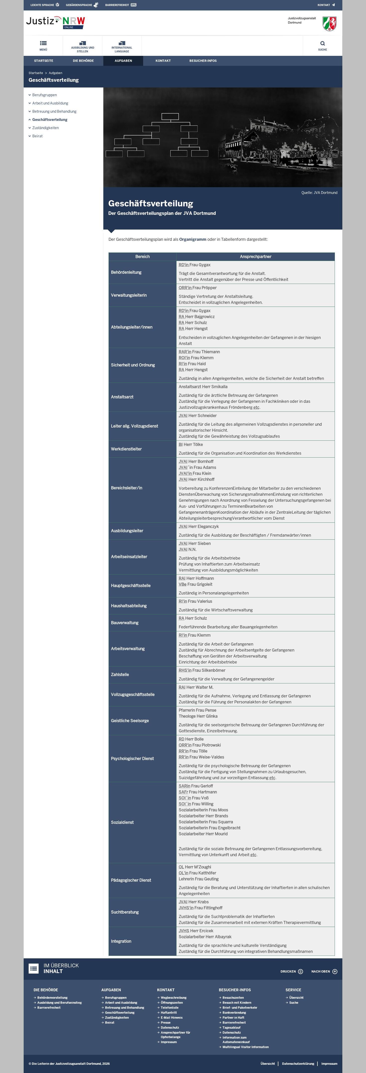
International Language (122, 49)
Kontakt (324, 5)
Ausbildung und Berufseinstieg (59, 1003)
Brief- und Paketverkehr (240, 1008)
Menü (43, 49)
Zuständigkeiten (45, 128)
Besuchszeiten (233, 998)
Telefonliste (170, 1008)
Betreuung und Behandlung (54, 111)
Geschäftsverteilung (49, 119)
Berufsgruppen (44, 95)
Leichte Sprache (42, 5)
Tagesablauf (232, 1028)
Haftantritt (169, 1013)
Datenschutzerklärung (298, 1064)
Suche (322, 49)
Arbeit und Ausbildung (50, 103)
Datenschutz (170, 1028)
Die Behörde (83, 61)
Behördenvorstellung (52, 998)
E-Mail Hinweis (172, 1018)
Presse (166, 1023)
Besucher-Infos (203, 61)
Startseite (43, 61)
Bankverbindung (234, 1013)
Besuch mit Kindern (237, 1003)
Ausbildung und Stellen (82, 49)
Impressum (169, 1042)
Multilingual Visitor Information (246, 1047)
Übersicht (296, 998)
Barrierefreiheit (117, 5)
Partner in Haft (233, 1018)
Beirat (37, 136)
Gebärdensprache (79, 5)
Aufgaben (123, 61)
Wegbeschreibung (173, 998)
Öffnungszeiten (172, 1003)
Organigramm (192, 239)
